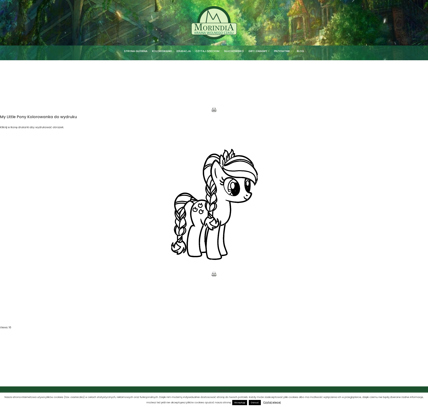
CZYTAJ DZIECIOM (207, 51)
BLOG (300, 51)
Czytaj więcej (272, 402)
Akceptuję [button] (239, 402)
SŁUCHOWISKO (234, 51)
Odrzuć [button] (255, 402)
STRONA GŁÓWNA (135, 51)
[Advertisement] (214, 83)
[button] (268, 51)
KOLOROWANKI (162, 51)
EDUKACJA (184, 51)
